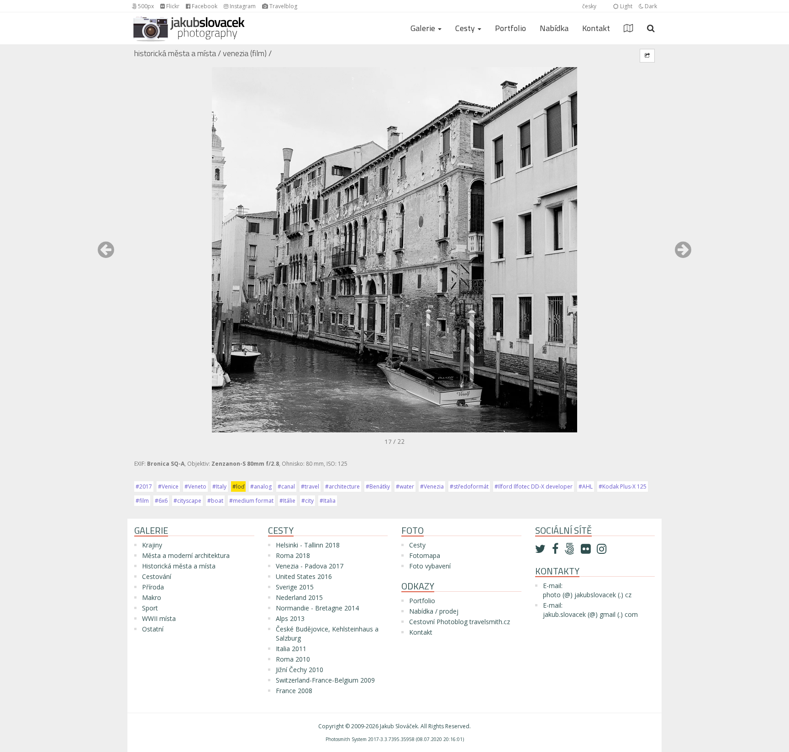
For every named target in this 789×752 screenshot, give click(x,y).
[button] (106, 254)
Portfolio (510, 28)
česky (589, 6)
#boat (215, 501)
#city (307, 501)
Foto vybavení (430, 566)
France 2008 (294, 690)
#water (405, 486)
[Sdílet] (647, 56)
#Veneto (195, 486)
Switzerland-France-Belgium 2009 (325, 680)
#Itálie (287, 501)
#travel (310, 486)
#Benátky (378, 486)
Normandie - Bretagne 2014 (317, 608)
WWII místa (159, 618)
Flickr (172, 6)
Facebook (203, 6)
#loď (238, 486)
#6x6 (161, 501)
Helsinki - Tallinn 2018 (308, 545)
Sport (150, 608)
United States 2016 (304, 576)
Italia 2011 (291, 648)
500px (145, 6)
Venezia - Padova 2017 (309, 566)
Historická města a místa (175, 53)
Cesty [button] (466, 28)
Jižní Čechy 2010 (299, 669)
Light (625, 6)
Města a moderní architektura (186, 555)
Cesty (417, 545)
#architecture (342, 486)
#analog (261, 486)
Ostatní (152, 629)
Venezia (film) (245, 53)
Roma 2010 (293, 659)
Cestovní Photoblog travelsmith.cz (459, 621)
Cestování (156, 576)
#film (142, 501)
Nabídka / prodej (433, 611)
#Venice (168, 486)
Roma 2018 (293, 555)
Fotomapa (424, 555)
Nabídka (554, 28)
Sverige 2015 (295, 587)
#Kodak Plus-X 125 (623, 486)
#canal (286, 486)
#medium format (251, 501)
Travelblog (282, 6)
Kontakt (596, 28)
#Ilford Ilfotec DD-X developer (533, 486)
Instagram (242, 6)
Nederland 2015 (299, 597)
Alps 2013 (290, 618)
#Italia (328, 501)
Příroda (153, 587)
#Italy (219, 486)
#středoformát (469, 486)
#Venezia (432, 486)
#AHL (586, 486)
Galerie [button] (423, 28)
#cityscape (187, 501)
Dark (650, 6)
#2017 (144, 486)
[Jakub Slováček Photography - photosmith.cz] (189, 23)
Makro (151, 597)
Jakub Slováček (399, 726)
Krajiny (152, 545)
